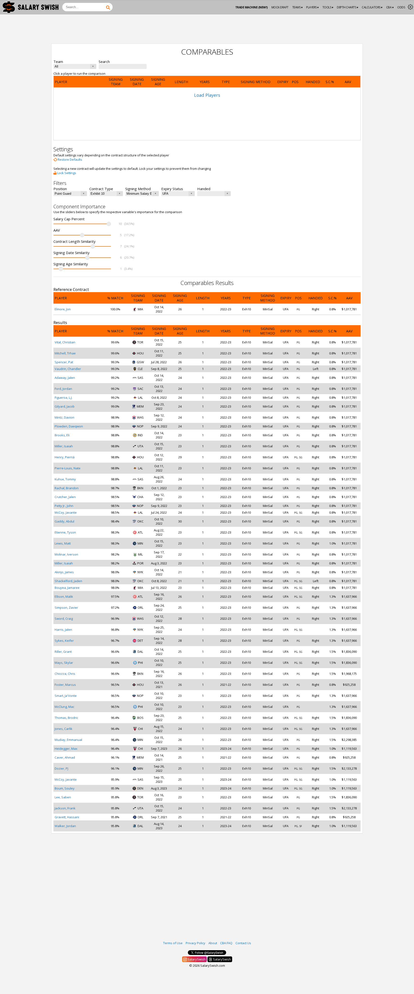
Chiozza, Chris (65, 673)
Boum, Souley (65, 788)
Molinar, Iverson (66, 554)
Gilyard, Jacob (65, 406)
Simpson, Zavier (66, 607)
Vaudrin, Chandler (68, 369)
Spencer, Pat (64, 362)
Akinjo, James (64, 572)
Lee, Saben (63, 797)
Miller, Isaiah (64, 446)
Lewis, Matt (63, 543)
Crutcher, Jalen (65, 497)
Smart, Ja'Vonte (66, 695)
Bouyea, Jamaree (67, 587)
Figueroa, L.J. (63, 397)
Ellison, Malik (64, 596)
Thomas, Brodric (66, 718)
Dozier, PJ (61, 768)
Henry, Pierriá (65, 457)
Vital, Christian (65, 342)
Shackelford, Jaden (68, 581)
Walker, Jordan (65, 826)
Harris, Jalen (63, 629)
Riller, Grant (63, 651)
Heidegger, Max (66, 748)
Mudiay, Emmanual (68, 740)
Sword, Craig (64, 618)
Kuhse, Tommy (65, 479)
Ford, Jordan (63, 388)
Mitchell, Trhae (65, 353)
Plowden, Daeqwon (69, 426)
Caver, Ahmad (65, 757)
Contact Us (243, 943)
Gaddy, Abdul (64, 521)
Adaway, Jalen (65, 377)
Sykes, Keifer (64, 640)
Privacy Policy (195, 943)
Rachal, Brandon (67, 488)
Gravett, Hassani (67, 817)
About (212, 943)
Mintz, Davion (64, 417)
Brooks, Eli (62, 435)
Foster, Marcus (65, 684)
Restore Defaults (69, 159)
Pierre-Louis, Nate (67, 468)
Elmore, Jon (63, 309)
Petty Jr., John (64, 506)
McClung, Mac (64, 706)
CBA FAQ (226, 943)
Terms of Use (173, 943)
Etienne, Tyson (65, 532)
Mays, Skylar (64, 662)
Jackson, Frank (65, 808)
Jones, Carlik (63, 729)
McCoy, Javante (66, 512)
